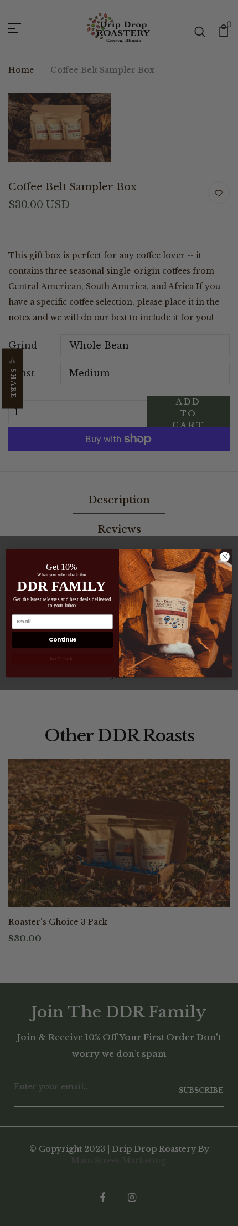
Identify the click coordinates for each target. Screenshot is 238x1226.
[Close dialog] (225, 556)
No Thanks (62, 658)
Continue (62, 639)
